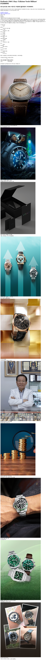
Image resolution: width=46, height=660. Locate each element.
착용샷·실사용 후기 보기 (5, 13)
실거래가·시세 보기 (4, 12)
